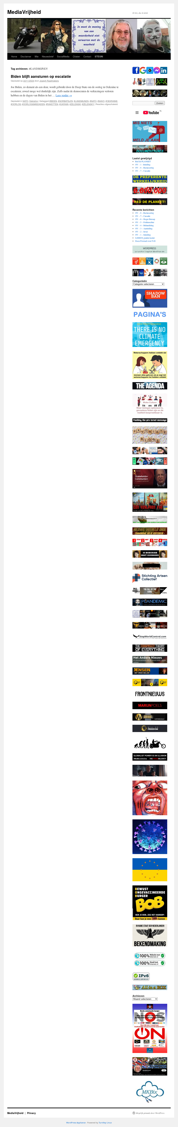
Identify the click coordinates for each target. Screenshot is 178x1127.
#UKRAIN (63, 104)
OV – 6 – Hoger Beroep (145, 219)
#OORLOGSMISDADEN (33, 104)
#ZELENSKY (88, 104)
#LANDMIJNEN (81, 100)
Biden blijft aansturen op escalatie (41, 76)
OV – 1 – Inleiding (143, 234)
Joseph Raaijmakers (49, 80)
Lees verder (64, 95)
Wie (36, 56)
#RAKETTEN (52, 104)
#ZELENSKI (75, 104)
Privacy (31, 1113)
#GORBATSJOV (65, 100)
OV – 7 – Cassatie (142, 170)
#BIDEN (53, 100)
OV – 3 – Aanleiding (143, 228)
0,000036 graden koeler (145, 237)
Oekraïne (33, 100)
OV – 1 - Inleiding (142, 164)
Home (14, 56)
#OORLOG (16, 104)
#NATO (93, 100)
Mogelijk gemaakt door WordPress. (150, 1113)
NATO (25, 100)
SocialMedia (63, 56)
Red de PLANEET (143, 161)
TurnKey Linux (105, 1122)
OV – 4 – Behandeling (144, 225)
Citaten (76, 56)
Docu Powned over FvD (145, 241)
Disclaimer (26, 56)
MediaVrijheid (24, 11)
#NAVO (101, 100)
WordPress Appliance (76, 1122)
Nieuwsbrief (48, 56)
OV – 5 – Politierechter (144, 222)
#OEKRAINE (112, 100)
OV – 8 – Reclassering (144, 167)
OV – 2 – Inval (141, 231)
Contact (87, 56)
